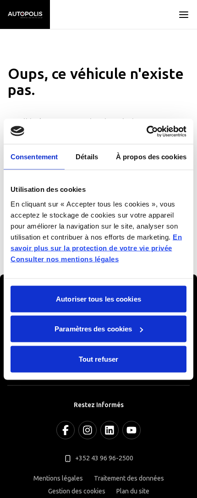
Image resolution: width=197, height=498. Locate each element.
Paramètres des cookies (93, 329)
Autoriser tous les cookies (98, 298)
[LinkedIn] (109, 430)
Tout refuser (98, 359)
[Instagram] (87, 430)
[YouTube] (131, 430)
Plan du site (132, 491)
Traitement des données (129, 478)
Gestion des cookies (76, 491)
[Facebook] (65, 430)
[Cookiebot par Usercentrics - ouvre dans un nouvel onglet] (146, 131)
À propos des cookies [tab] (151, 157)
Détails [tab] (87, 157)
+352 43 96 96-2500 (104, 458)
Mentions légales (58, 478)
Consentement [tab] (34, 157)
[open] (183, 14)
